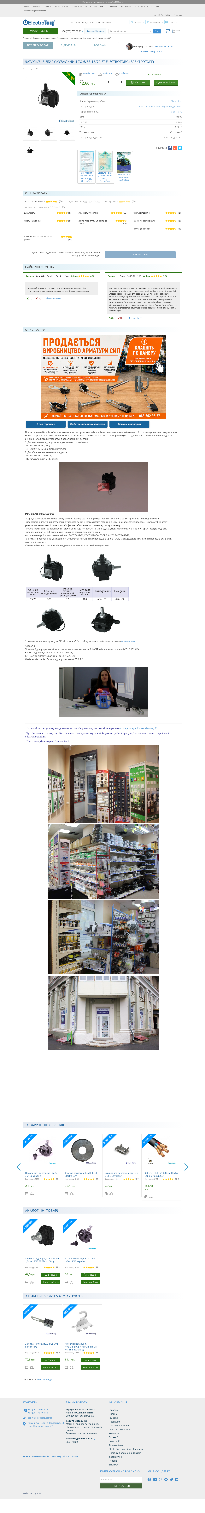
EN (162, 15)
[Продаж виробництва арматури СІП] (103, 376)
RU (158, 15)
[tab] (44, 202)
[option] (43, 1165)
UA (155, 15)
